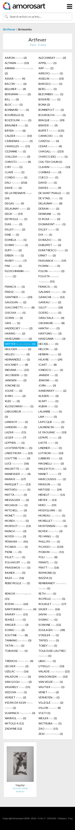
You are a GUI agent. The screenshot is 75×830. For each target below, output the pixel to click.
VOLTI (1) (44, 713)
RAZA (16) (14, 578)
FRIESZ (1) (15, 291)
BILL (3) (12, 99)
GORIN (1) (14, 317)
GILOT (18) (50, 307)
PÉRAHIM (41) (16, 541)
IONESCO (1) (50, 369)
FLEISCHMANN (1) (17, 273)
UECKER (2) (16, 666)
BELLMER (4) (15, 89)
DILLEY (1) (48, 229)
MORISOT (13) (18, 526)
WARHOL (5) (15, 718)
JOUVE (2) (13, 390)
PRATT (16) (48, 567)
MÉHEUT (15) (51, 494)
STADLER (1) (48, 635)
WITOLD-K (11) (14, 723)
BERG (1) (47, 89)
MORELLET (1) (52, 520)
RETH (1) (47, 593)
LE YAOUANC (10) (52, 432)
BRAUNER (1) (16, 125)
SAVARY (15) (16, 614)
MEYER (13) (47, 500)
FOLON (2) (51, 271)
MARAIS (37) (15, 479)
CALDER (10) (18, 135)
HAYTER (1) (20, 343)
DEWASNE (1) (49, 213)
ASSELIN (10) (51, 78)
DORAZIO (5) (49, 239)
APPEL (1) (47, 63)
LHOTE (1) (48, 442)
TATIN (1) (14, 645)
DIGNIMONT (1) (52, 224)
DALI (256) (16, 182)
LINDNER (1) (50, 447)
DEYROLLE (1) (16, 219)
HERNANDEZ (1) (17, 359)
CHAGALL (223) (51, 151)
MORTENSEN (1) (52, 526)
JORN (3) (47, 385)
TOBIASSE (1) (16, 650)
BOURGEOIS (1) (52, 115)
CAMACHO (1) (50, 135)
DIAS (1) (13, 224)
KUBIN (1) (48, 406)
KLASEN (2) (48, 395)
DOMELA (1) (16, 239)
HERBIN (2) (49, 354)
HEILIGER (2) (18, 349)
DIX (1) (45, 234)
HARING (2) (15, 333)
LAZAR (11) (15, 432)
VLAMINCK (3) (20, 713)
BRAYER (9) (48, 125)
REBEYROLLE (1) (17, 583)
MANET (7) (49, 473)
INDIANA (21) (17, 369)
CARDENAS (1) (19, 141)
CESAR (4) (50, 146)
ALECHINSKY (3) (52, 57)
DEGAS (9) (14, 203)
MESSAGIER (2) (17, 500)
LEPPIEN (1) (15, 442)
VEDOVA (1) (16, 692)
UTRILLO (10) (51, 666)
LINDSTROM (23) (19, 453)
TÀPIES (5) (48, 640)
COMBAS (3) (49, 172)
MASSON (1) (49, 484)
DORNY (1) (16, 245)
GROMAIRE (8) (51, 323)
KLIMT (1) (48, 401)
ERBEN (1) (14, 255)
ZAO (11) (48, 728)
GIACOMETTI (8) (20, 307)
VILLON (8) (49, 707)
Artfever (9, 29)
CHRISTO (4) (18, 161)
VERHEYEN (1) (49, 697)
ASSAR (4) (15, 78)
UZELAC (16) (16, 671)
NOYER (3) (50, 531)
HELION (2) (48, 349)
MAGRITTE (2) (17, 468)
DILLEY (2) (15, 229)
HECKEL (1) (48, 343)
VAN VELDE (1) (50, 681)
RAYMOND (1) (47, 572)
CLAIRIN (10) (54, 167)
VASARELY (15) (17, 687)
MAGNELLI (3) (51, 463)
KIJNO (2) (15, 395)
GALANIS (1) (52, 291)
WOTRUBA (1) (50, 723)
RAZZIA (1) (45, 578)
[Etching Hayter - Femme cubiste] (20, 764)
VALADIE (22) (54, 671)
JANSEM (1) (48, 375)
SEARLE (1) (15, 619)
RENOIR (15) (18, 596)
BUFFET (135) (51, 130)
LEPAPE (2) (49, 437)
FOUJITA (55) (48, 279)
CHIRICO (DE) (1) (53, 156)
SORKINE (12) (49, 624)
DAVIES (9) (49, 187)
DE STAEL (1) (50, 198)
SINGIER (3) (16, 624)
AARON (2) (16, 57)
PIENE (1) (13, 552)
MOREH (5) (17, 520)
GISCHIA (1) (15, 312)
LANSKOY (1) (16, 421)
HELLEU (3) (17, 354)
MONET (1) (15, 515)
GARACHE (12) (51, 297)
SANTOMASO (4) (20, 609)
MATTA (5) (16, 494)
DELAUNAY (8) (50, 203)
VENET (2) (48, 692)
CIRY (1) (13, 167)
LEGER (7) (15, 437)
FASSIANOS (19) (52, 260)
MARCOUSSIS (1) (52, 479)
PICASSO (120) (50, 546)
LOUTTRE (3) (17, 458)
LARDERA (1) (16, 427)
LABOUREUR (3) (19, 414)
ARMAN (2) (19, 70)
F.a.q (70, 818)
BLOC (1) (14, 104)
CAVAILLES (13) (17, 146)
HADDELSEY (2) (18, 328)
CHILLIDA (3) (17, 156)
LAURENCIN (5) (51, 427)
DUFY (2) (13, 250)
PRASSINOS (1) (17, 567)
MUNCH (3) (15, 531)
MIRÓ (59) (47, 505)
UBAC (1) (47, 661)
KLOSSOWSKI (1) (19, 406)
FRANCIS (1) (15, 286)
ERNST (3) (47, 255)
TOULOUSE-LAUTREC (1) (52, 653)
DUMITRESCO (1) (53, 250)
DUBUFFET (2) (49, 245)
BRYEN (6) (15, 130)
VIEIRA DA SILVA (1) (19, 705)
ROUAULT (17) (52, 604)
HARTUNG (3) (50, 333)
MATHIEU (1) (17, 489)
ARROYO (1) (50, 73)
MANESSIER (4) (18, 473)
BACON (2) (16, 83)
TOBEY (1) (47, 645)
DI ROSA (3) (49, 219)
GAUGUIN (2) (15, 302)
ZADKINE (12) (13, 728)
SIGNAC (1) (48, 619)
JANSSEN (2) (16, 380)
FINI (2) (13, 265)
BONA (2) (44, 104)
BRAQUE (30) (51, 120)
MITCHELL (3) (16, 510)
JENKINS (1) (48, 380)
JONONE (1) (12, 385)
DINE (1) (12, 234)
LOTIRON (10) (50, 453)
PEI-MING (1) (48, 536)
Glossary (62, 818)
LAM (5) (47, 416)
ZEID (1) (50, 733)
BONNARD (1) (17, 109)
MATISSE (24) (50, 489)
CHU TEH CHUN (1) (50, 161)
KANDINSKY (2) (52, 390)
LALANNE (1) (50, 411)
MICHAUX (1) (16, 505)
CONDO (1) (16, 177)
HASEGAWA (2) (18, 338)
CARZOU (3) (48, 141)
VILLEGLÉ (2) (50, 702)
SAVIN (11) (49, 614)
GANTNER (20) (18, 297)
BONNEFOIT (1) (51, 109)
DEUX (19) (14, 213)
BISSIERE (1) (49, 99)
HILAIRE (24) (50, 359)
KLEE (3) (12, 401)
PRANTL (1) (48, 562)
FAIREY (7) (16, 260)
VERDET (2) (15, 697)
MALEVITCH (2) (52, 468)
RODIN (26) (16, 604)
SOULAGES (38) (51, 630)
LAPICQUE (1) (51, 421)
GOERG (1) (49, 312)
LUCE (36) (17, 463)
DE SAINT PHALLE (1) (53, 193)
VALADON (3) (18, 676)
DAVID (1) (47, 182)
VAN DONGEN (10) (53, 676)
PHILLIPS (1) (49, 541)
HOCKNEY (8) (16, 364)
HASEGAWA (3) (51, 338)
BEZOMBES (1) (50, 94)
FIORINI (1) (49, 265)
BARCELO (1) (50, 83)
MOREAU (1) (51, 515)
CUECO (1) (48, 177)
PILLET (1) (15, 557)
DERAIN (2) (48, 208)
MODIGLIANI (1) (50, 510)
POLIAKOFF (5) (17, 562)
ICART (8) (47, 364)
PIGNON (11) (51, 552)
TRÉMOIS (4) (19, 661)
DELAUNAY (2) (17, 208)
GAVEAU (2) (49, 302)
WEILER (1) (47, 718)
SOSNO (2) (15, 630)
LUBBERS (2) (50, 458)
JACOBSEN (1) (16, 375)
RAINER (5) (15, 572)
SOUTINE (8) (16, 635)
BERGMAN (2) (18, 94)
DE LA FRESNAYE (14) (18, 195)
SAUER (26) (49, 609)
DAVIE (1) (13, 187)
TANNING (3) (18, 640)
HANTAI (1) (49, 328)
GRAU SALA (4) (51, 317)
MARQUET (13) (18, 484)
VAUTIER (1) (51, 687)
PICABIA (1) (16, 546)
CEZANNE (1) (15, 151)
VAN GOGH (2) (18, 681)
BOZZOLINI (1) (18, 120)
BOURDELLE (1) (14, 115)
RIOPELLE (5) (51, 598)
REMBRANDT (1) (52, 585)
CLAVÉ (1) (14, 172)
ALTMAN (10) (17, 63)
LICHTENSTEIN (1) (18, 447)
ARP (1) (45, 68)
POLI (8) (48, 557)
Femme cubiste (20, 788)
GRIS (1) (12, 323)
